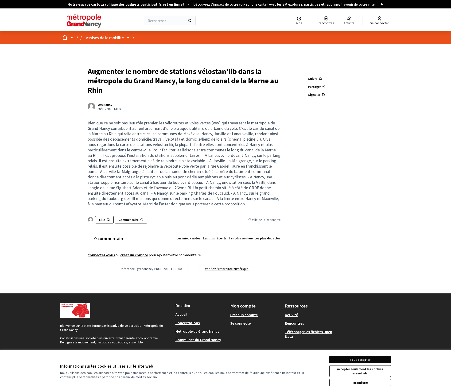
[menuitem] (200, 314)
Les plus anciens (241, 238)
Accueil (181, 314)
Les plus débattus (267, 238)
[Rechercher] (190, 20)
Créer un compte (244, 314)
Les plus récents (215, 238)
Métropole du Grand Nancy (197, 331)
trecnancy (104, 104)
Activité (291, 314)
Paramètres (360, 382)
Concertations (187, 322)
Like (102, 220)
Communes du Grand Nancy (198, 339)
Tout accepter (360, 359)
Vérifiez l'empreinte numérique (227, 269)
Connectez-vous (101, 255)
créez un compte (134, 255)
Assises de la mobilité (105, 37)
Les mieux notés (188, 238)
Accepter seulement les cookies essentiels (360, 371)
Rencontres (294, 323)
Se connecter (241, 323)
